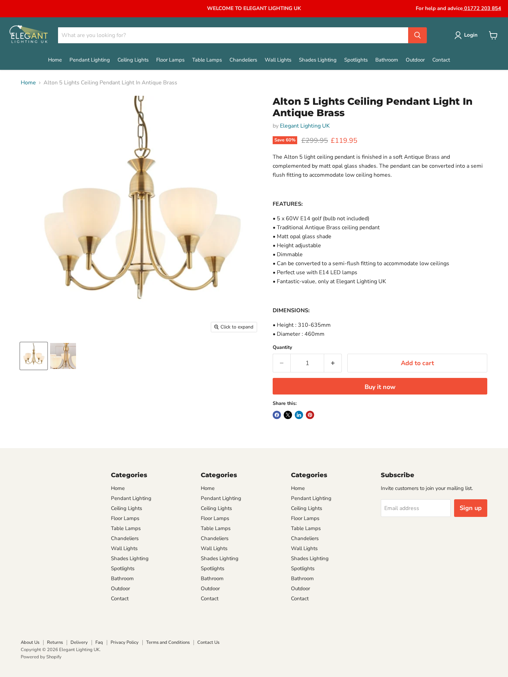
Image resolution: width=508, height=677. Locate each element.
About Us (30, 642)
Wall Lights (278, 59)
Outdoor (415, 59)
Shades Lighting (318, 59)
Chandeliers (243, 59)
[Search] (417, 35)
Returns (55, 642)
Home (55, 59)
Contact (441, 59)
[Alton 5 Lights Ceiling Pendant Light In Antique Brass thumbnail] (33, 356)
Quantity (282, 347)
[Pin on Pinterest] (310, 415)
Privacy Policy (125, 642)
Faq (99, 642)
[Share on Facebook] (277, 415)
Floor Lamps (170, 59)
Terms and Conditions (168, 642)
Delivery (79, 642)
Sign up (471, 508)
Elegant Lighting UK (305, 126)
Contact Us (208, 642)
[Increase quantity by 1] (333, 363)
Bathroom (386, 59)
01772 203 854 (482, 8)
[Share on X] (288, 415)
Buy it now (380, 387)
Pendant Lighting (89, 59)
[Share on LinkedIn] (299, 415)
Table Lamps (207, 59)
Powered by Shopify (41, 657)
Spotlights (356, 59)
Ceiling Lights (133, 59)
